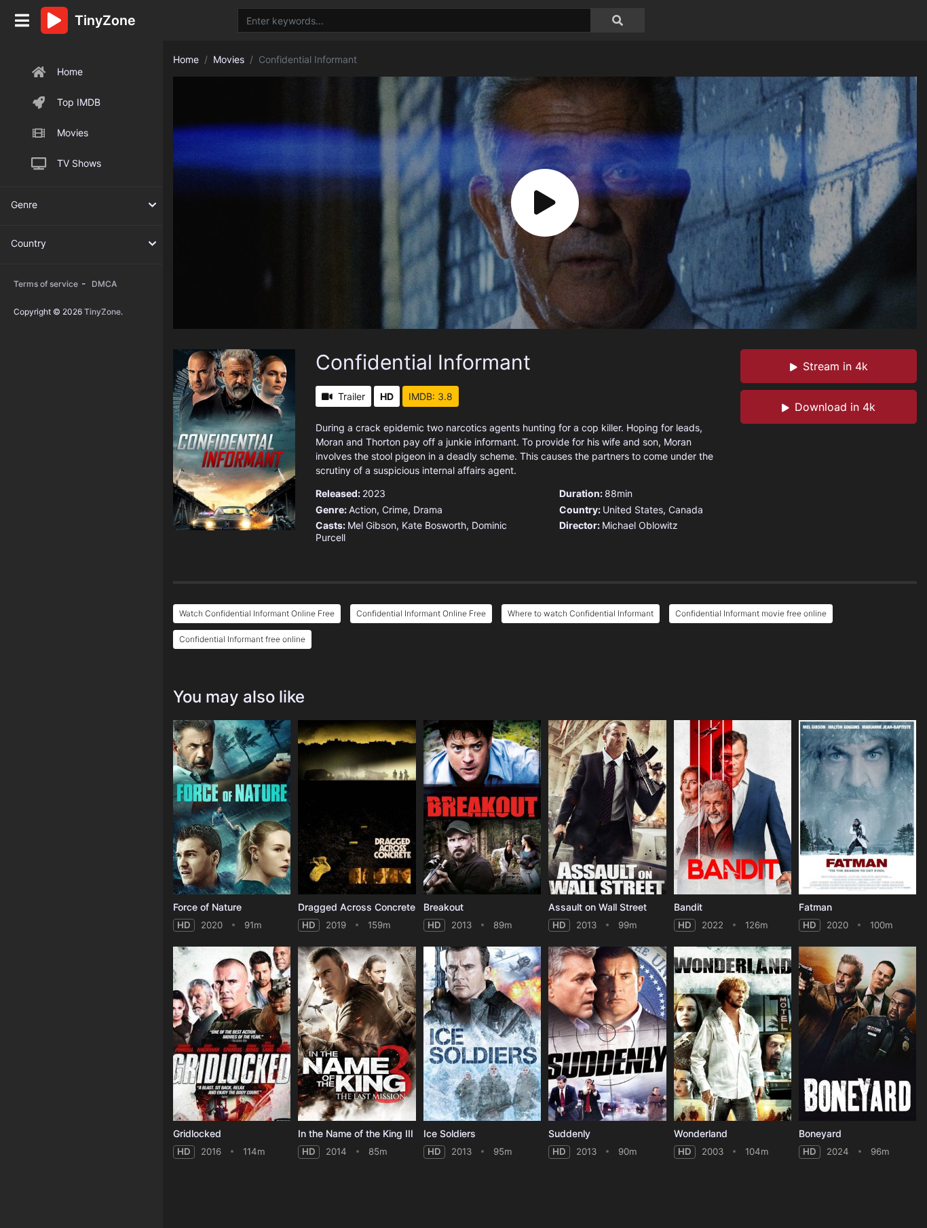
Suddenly (569, 1133)
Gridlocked (197, 1133)
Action (363, 509)
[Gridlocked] (231, 1034)
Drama (427, 509)
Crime (395, 509)
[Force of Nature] (231, 807)
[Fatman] (857, 807)
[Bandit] (732, 807)
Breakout (443, 907)
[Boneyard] (857, 1034)
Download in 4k (835, 407)
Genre (24, 204)
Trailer (351, 396)
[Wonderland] (732, 1034)
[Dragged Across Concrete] (356, 807)
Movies (72, 132)
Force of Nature (207, 907)
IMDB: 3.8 (431, 396)
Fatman (815, 907)
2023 (373, 493)
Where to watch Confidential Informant (581, 613)
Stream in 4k (835, 366)
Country (28, 243)
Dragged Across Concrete (356, 907)
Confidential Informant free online (242, 639)
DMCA (104, 284)
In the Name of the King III (355, 1133)
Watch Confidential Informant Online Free (257, 613)
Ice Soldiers (449, 1133)
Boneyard (820, 1133)
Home (70, 71)
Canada (685, 509)
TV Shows (79, 163)
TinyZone (102, 311)
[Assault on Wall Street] (607, 807)
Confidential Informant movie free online (751, 613)
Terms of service (46, 284)
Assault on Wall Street (597, 907)
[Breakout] (482, 807)
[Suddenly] (607, 1034)
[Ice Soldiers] (482, 1034)
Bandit (688, 907)
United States (633, 509)
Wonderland (700, 1133)
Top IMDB (78, 102)
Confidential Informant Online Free (421, 613)
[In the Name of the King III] (356, 1034)
